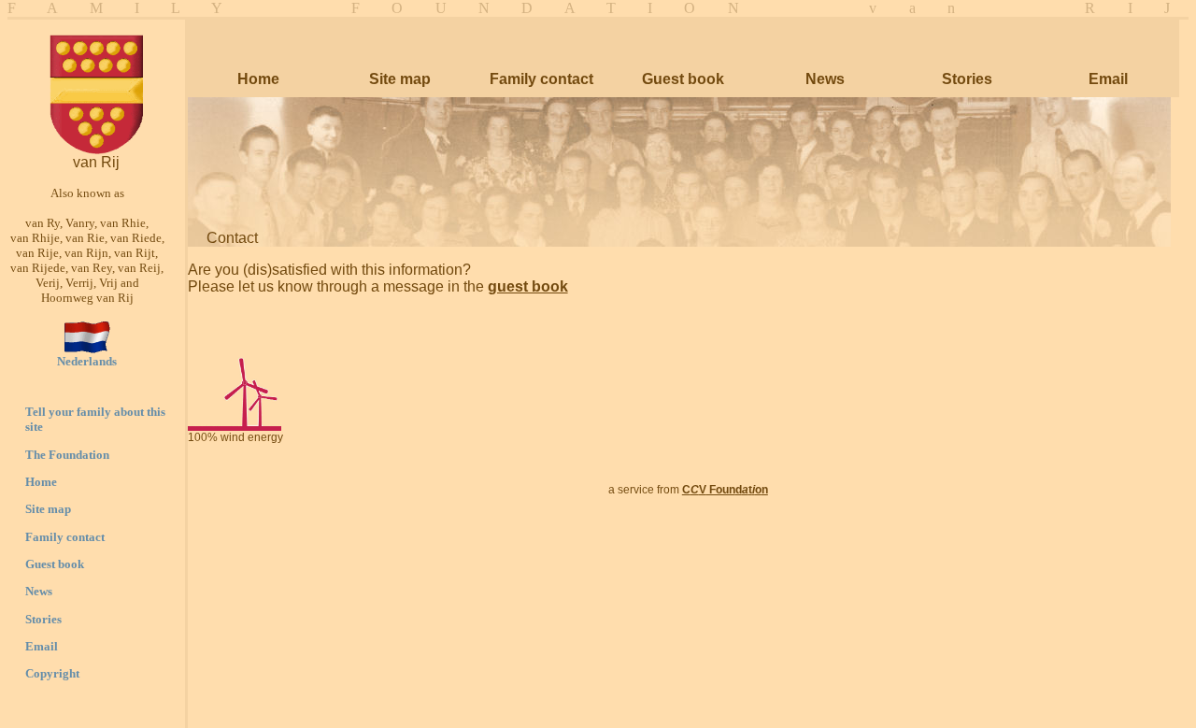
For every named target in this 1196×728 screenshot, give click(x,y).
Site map (48, 509)
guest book (528, 286)
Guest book (54, 564)
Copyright (52, 673)
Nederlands (87, 361)
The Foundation (67, 455)
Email (41, 646)
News (38, 591)
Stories (43, 619)
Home (41, 482)
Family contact (65, 537)
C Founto (725, 489)
